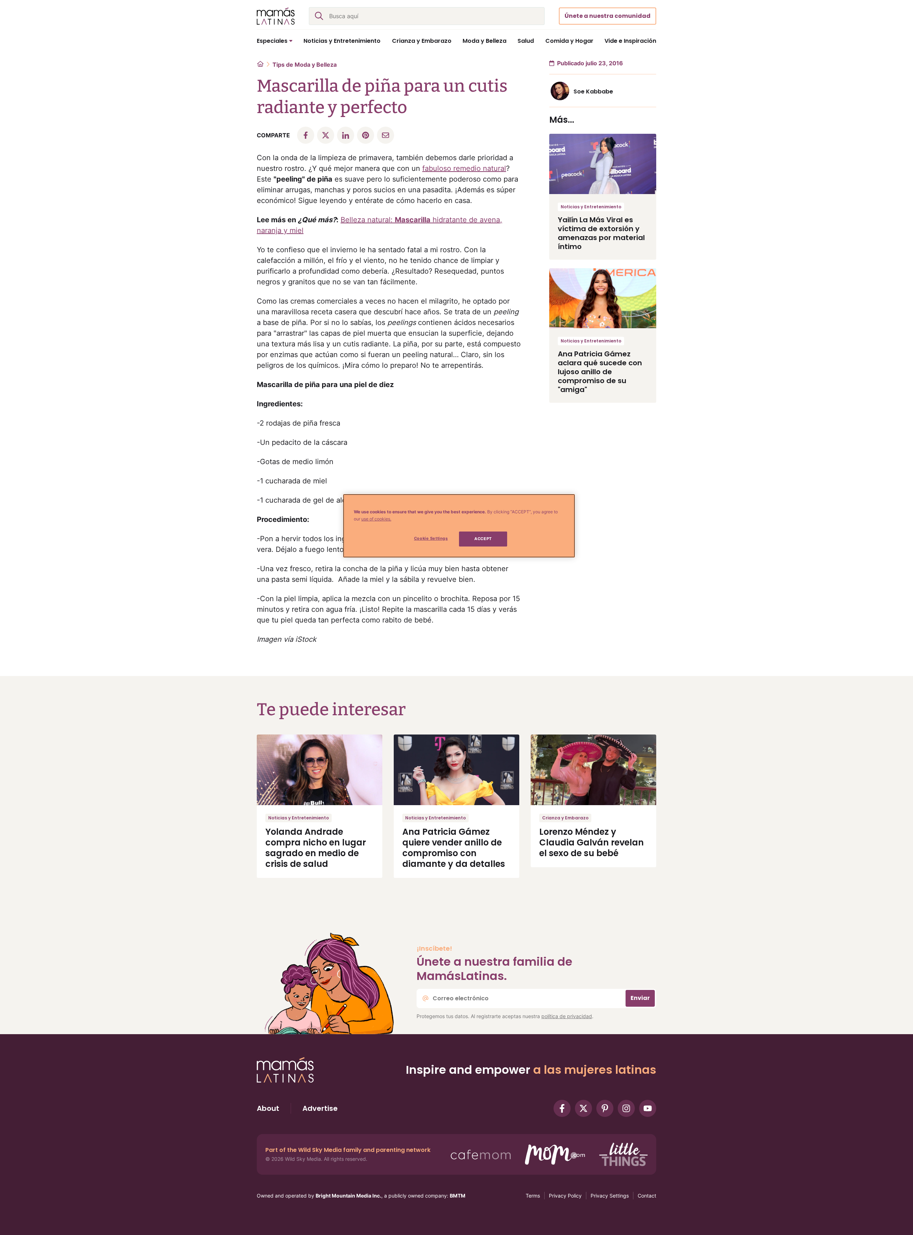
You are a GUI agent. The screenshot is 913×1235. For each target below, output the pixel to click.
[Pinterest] (604, 1108)
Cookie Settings (431, 538)
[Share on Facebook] (305, 135)
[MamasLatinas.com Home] (276, 16)
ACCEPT (482, 538)
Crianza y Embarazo (565, 818)
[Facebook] (562, 1108)
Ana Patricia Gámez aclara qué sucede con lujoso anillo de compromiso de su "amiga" (600, 372)
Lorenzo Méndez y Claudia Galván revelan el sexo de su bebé (591, 842)
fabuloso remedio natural (464, 168)
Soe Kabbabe (593, 91)
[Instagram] (626, 1108)
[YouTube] (647, 1108)
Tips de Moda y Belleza (304, 64)
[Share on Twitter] (325, 135)
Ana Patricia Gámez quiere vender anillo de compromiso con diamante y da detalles (453, 848)
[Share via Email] (385, 135)
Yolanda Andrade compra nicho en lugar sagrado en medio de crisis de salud (315, 848)
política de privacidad (566, 1016)
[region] (459, 526)
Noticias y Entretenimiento (591, 207)
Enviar (640, 998)
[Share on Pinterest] (365, 135)
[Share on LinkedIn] (345, 135)
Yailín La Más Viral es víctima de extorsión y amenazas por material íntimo (601, 233)
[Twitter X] (583, 1108)
